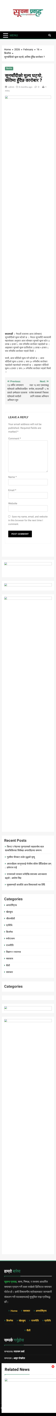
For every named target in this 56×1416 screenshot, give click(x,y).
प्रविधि (9, 925)
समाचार (9, 972)
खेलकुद (9, 911)
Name (12, 477)
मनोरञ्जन (10, 938)
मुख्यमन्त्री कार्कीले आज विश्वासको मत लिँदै (26, 884)
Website (12, 503)
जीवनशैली (10, 918)
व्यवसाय (9, 958)
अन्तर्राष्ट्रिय (11, 905)
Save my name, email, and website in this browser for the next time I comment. (28, 520)
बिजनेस (9, 68)
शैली (8, 965)
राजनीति (10, 945)
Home (14, 1310)
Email (12, 490)
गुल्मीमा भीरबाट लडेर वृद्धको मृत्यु (21, 857)
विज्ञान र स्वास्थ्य (13, 951)
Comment (14, 438)
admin (11, 87)
